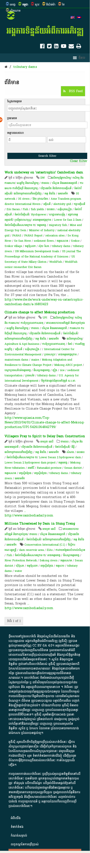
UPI (44, 317)
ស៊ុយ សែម (44, 246)
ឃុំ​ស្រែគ (20, 565)
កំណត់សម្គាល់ (19, 835)
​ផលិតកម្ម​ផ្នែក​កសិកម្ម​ (61, 177)
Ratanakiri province (49, 467)
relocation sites (55, 235)
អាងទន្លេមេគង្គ (53, 555)
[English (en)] (73, 17)
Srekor (75, 240)
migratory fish (58, 225)
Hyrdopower (38, 214)
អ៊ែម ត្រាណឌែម (40, 198)
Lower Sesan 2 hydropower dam (60, 457)
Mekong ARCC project (68, 365)
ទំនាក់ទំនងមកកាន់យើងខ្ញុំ (47, 755)
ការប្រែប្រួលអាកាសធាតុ (32, 323)
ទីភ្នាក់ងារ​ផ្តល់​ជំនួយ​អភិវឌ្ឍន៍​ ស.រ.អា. (58, 380)
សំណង (70, 452)
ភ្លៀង (55, 370)
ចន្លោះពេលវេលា (15, 133)
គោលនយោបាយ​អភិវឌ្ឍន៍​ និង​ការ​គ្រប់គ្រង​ (65, 323)
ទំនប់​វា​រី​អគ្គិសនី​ (22, 214)
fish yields (37, 209)
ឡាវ (37, 4)
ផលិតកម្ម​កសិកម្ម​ (74, 338)
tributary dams (25, 67)
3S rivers (24, 198)
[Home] (6, 67)
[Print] (78, 47)
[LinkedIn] (56, 47)
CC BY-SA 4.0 (42, 645)
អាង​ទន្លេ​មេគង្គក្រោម (42, 219)
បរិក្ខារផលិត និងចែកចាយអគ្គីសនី (56, 188)
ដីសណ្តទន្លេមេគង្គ (42, 370)
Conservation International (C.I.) (44, 544)
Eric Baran (13, 209)
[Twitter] (49, 47)
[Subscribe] (71, 47)
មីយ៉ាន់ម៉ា (50, 4)
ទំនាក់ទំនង (17, 827)
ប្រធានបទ (12, 118)
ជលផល (51, 209)
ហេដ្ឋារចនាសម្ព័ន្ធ (57, 214)
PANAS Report (33, 235)
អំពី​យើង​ (15, 818)
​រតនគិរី (31, 467)
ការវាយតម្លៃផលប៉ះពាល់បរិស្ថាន (70, 550)
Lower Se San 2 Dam (67, 219)
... (68, 295)
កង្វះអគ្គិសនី (79, 204)
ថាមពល (45, 183)
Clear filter (78, 161)
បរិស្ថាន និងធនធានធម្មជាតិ (64, 183)
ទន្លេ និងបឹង (49, 193)
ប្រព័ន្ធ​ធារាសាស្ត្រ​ (23, 219)
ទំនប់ (70, 344)
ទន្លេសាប (60, 565)
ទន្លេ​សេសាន (62, 240)
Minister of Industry (41, 230)
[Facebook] (42, 47)
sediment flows (44, 240)
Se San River (22, 240)
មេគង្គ (12, 4)
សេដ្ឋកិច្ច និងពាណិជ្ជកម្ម (28, 183)
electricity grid (62, 204)
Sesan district (73, 467)
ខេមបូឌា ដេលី (46, 441)
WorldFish (55, 261)
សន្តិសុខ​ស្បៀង (65, 209)
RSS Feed (75, 91)
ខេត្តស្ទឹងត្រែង (25, 473)
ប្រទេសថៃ (29, 375)
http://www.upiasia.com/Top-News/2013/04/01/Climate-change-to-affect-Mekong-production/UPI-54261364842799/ (45, 422)
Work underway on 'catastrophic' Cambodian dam (44, 172)
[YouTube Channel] (63, 47)
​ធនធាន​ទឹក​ (63, 193)
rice (62, 370)
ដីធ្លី (73, 446)
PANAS (16, 235)
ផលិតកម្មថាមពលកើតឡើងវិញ (28, 193)
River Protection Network (21, 560)
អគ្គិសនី (47, 204)
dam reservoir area (31, 550)
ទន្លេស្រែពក (30, 246)
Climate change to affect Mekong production (40, 312)
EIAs (50, 550)
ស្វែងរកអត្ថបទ (14, 101)
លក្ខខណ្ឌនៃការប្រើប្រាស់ (25, 844)
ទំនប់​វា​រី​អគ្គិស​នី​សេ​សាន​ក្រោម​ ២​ (20, 225)
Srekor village (13, 246)
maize (35, 359)
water (18, 571)
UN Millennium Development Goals (37, 251)
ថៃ (63, 4)
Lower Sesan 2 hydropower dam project (30, 462)
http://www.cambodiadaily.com (29, 515)
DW (42, 177)
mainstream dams (16, 359)
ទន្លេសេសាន (66, 560)
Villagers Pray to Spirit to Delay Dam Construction (45, 436)
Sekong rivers (49, 560)
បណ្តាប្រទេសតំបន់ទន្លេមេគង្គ (18, 370)
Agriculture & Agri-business (22, 344)
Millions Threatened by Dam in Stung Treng (40, 523)
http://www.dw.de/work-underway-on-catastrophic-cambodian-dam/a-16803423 (44, 302)
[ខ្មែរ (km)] (79, 17)
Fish (25, 209)
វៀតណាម (15, 10)
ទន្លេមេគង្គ (41, 225)
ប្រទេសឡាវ (49, 354)
